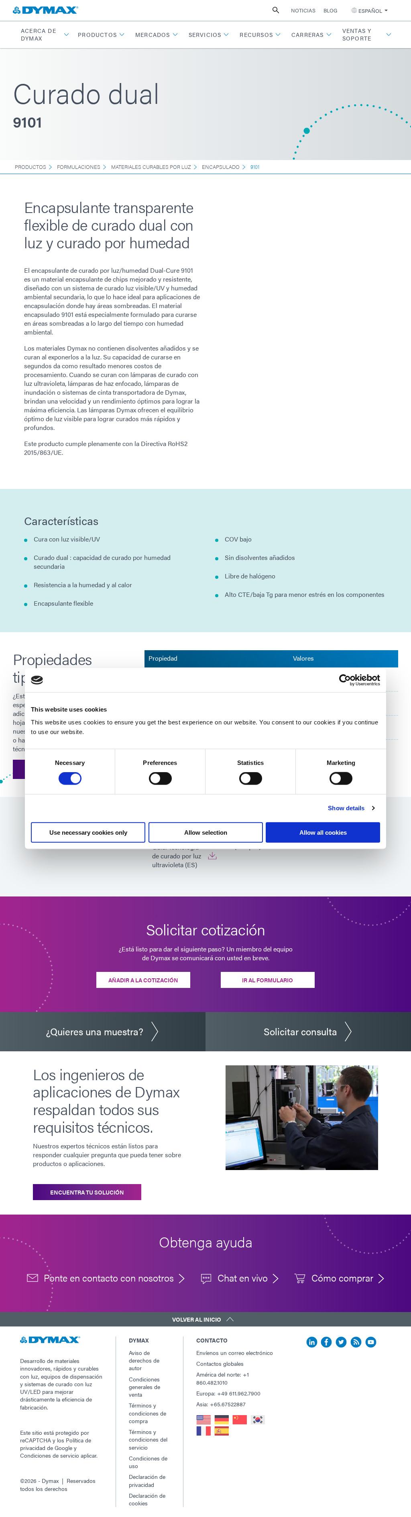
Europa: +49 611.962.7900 (228, 1393)
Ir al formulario (267, 980)
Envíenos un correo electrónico (234, 1353)
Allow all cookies (323, 832)
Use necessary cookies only (88, 832)
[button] (44, 34)
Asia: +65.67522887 (221, 1404)
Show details (346, 808)
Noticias (303, 10)
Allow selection (205, 832)
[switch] (160, 778)
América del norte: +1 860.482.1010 (222, 1378)
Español (370, 10)
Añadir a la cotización (143, 980)
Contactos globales (220, 1363)
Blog (330, 10)
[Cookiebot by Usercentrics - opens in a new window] (345, 680)
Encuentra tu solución (87, 1192)
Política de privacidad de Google (55, 1444)
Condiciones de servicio (49, 1455)
